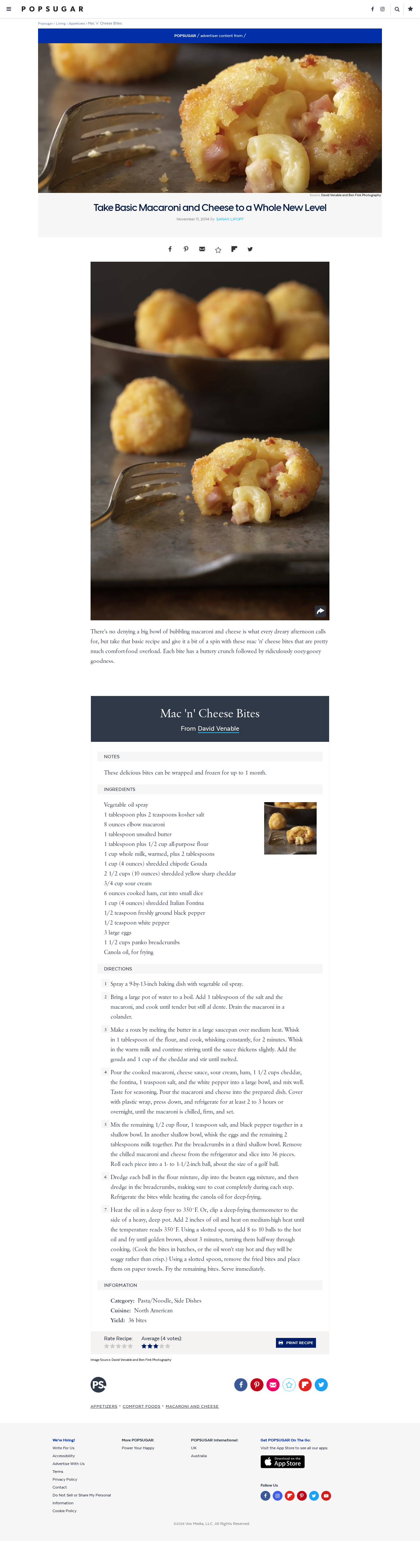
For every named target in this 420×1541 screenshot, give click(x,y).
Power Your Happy (138, 1448)
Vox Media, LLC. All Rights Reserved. (217, 1523)
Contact (59, 1487)
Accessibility (63, 1456)
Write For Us (63, 1448)
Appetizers (104, 1406)
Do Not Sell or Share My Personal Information (81, 1499)
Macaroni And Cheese (192, 1406)
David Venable (219, 728)
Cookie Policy (64, 1511)
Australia (199, 1456)
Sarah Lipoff (230, 219)
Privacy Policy (64, 1479)
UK (194, 1448)
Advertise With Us (68, 1463)
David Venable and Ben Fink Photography (351, 195)
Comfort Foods (141, 1406)
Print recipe (299, 1343)
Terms (57, 1471)
